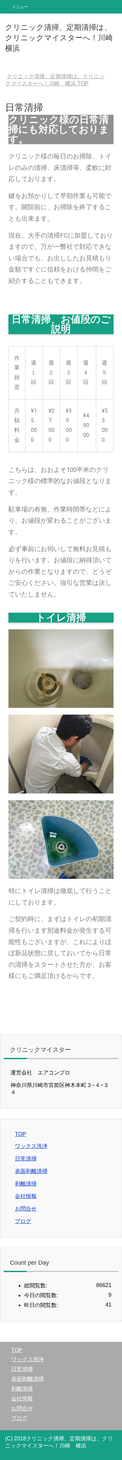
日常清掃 (26, 1158)
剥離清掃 (26, 1183)
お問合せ (26, 1209)
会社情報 (26, 1196)
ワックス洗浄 (31, 1146)
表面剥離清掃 (31, 1171)
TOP (20, 1134)
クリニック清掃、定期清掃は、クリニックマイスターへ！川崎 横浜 (62, 37)
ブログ (23, 1221)
